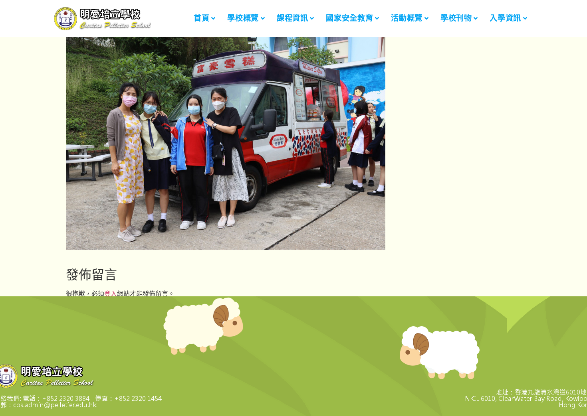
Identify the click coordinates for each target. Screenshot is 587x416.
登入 (110, 294)
